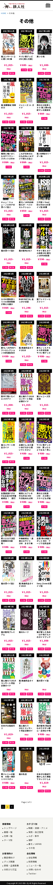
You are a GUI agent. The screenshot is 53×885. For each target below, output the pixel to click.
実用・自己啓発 (35, 832)
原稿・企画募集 (11, 865)
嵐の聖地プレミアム (8, 633)
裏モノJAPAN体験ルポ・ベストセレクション (26, 205)
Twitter (32, 873)
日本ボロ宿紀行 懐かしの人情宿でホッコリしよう (45, 778)
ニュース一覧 (34, 865)
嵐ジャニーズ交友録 (43, 397)
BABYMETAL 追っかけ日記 (26, 300)
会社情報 (32, 857)
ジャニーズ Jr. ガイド (26, 106)
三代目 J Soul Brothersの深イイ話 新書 (43, 205)
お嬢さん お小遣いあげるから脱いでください (26, 447)
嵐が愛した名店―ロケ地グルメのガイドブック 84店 (44, 636)
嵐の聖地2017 (25, 250)
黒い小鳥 (41, 56)
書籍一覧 (8, 832)
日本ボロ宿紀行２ (8, 727)
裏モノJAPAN (35, 844)
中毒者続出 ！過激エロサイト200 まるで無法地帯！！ (26, 542)
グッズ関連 (9, 861)
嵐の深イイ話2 (7, 583)
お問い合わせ (34, 869)
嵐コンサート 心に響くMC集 (8, 57)
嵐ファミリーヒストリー (44, 300)
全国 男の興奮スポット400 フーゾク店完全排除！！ (44, 542)
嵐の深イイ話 (43, 680)
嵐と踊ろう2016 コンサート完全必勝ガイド (26, 399)
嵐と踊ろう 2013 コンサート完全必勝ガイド (26, 729)
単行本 (12, 73)
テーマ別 (8, 840)
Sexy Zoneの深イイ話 (44, 584)
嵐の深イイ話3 (7, 250)
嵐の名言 (23, 774)
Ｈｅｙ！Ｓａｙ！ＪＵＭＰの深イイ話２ (8, 205)
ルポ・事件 (33, 836)
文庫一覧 (8, 836)
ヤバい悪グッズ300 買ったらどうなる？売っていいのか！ (44, 449)
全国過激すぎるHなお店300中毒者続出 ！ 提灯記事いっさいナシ (8, 498)
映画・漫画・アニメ (38, 828)
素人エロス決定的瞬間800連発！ (8, 541)
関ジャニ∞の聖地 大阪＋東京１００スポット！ (8, 778)
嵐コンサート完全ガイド (8, 446)
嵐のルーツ (24, 632)
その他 (5, 73)
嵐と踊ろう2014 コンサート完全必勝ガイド (8, 683)
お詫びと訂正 (10, 869)
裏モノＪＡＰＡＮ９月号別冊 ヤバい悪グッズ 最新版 (45, 351)
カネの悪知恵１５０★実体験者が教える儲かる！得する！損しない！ (8, 304)
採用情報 (32, 861)
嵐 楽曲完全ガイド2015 (26, 584)
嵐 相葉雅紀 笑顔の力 (8, 106)
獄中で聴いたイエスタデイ (8, 397)
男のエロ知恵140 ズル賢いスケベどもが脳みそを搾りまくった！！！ (44, 498)
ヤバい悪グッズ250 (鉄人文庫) (26, 57)
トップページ (10, 828)
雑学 (30, 840)
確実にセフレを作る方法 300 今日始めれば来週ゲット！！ (26, 497)
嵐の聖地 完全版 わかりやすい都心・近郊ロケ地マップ (44, 729)
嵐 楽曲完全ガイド (26, 681)
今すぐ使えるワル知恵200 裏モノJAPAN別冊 (44, 253)
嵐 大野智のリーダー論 (44, 154)
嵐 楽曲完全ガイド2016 (26, 349)
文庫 (30, 70)
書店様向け (9, 857)
